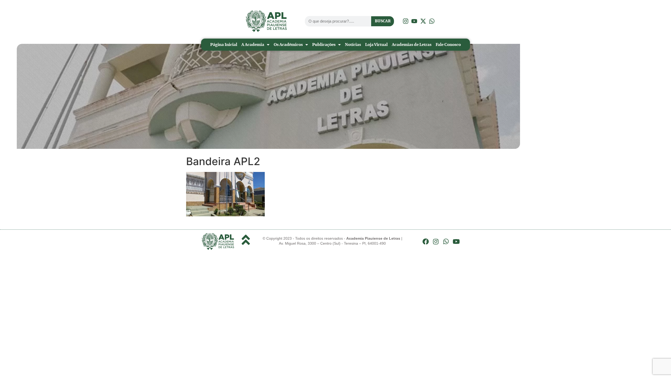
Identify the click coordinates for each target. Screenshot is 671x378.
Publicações (324, 44)
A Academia (252, 44)
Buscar (383, 21)
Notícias (353, 44)
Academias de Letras (411, 44)
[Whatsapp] (446, 241)
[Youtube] (456, 241)
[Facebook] (425, 241)
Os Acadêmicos (288, 44)
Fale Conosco (448, 44)
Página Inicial (223, 44)
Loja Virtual (376, 44)
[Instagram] (435, 241)
